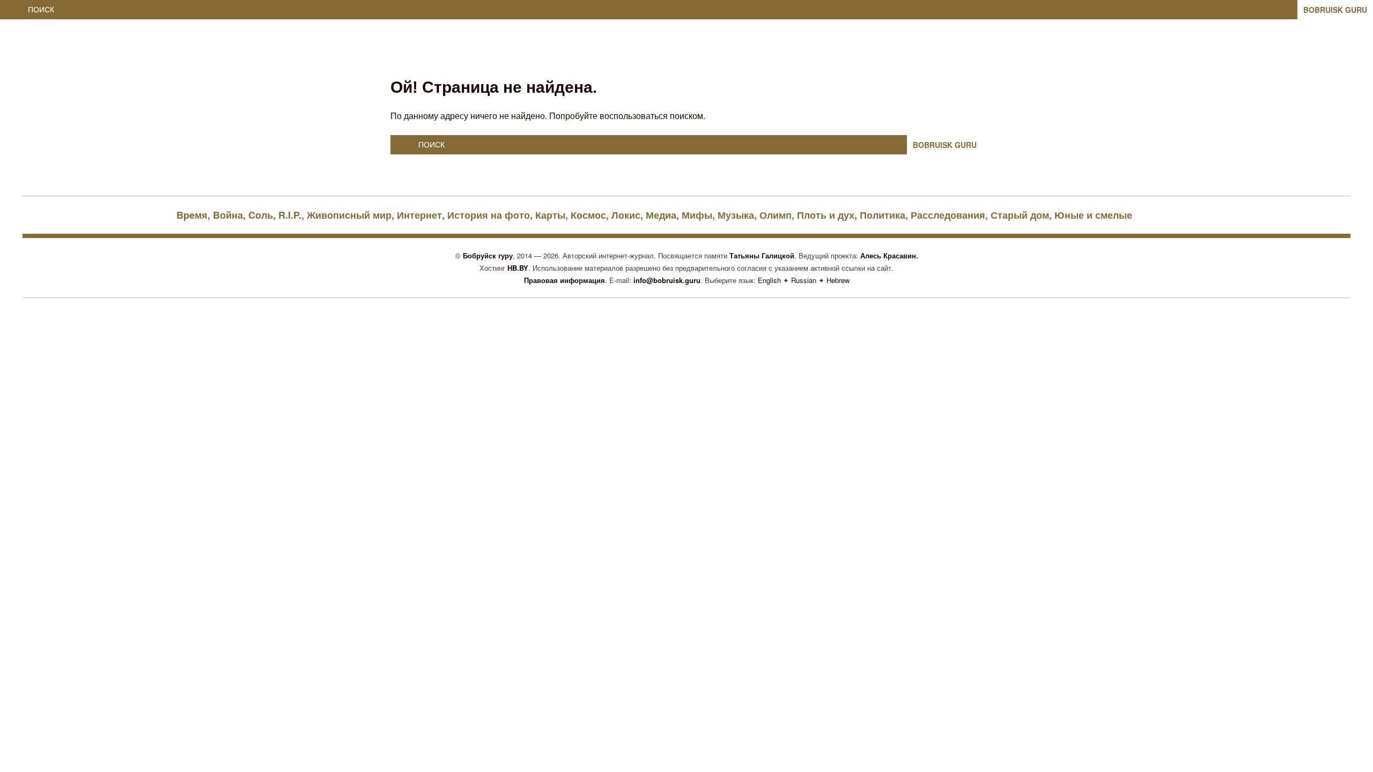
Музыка (736, 215)
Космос (588, 215)
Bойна (228, 215)
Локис (625, 215)
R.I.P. (289, 215)
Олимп (775, 215)
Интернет (419, 215)
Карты (550, 215)
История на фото (488, 215)
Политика (882, 215)
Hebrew (838, 280)
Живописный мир (349, 215)
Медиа (661, 215)
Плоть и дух (825, 215)
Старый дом (1020, 215)
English (769, 280)
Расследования (948, 215)
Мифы (697, 215)
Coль (260, 215)
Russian (803, 280)
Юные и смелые (1093, 215)
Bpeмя (192, 215)
